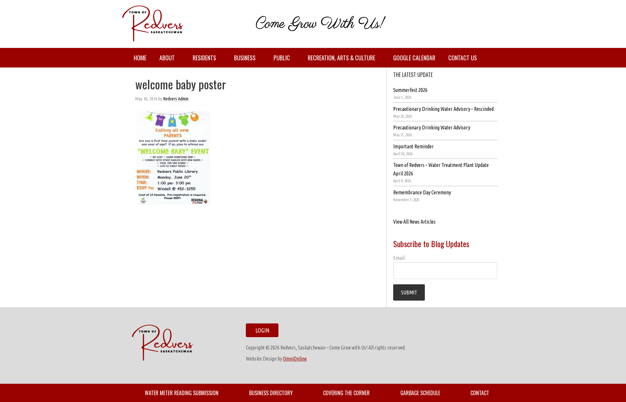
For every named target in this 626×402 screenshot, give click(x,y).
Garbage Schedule (420, 393)
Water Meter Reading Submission (181, 393)
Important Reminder (413, 146)
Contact (479, 393)
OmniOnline (295, 359)
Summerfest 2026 (410, 90)
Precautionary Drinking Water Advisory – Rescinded (443, 109)
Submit (409, 292)
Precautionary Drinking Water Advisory (431, 127)
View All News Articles (414, 222)
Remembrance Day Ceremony (422, 192)
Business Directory (271, 393)
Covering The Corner (346, 393)
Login (262, 330)
